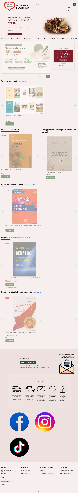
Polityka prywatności (65, 472)
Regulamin (3, 473)
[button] (74, 4)
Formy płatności (44, 470)
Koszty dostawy (44, 472)
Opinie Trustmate (5, 483)
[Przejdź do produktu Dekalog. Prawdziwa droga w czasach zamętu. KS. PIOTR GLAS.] (24, 259)
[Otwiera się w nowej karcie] (19, 422)
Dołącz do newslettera (27, 362)
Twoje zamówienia (25, 470)
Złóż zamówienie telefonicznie (8, 472)
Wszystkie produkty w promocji (19, 237)
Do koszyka (10, 124)
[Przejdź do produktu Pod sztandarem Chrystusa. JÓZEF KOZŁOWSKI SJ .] (24, 313)
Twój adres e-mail (24, 358)
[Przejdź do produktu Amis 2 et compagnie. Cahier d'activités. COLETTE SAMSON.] (24, 206)
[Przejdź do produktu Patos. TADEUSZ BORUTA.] (59, 153)
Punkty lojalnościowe (65, 473)
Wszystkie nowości (30, 185)
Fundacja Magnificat (6, 481)
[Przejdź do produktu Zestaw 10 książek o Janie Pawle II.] (24, 100)
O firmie (3, 484)
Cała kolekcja (22, 81)
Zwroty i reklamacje (6, 470)
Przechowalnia (24, 473)
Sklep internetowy (37, 491)
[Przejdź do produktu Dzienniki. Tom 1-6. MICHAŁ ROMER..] (20, 151)
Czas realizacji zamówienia (47, 473)
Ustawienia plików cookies (66, 470)
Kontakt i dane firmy (6, 480)
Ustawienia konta (25, 472)
